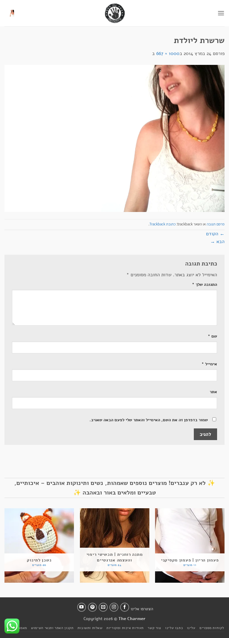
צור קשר (154, 627)
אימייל (209, 364)
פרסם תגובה (216, 224)
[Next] (4, 548)
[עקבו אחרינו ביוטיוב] (81, 607)
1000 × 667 (168, 53)
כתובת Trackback (162, 224)
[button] (221, 13)
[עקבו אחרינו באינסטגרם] (113, 607)
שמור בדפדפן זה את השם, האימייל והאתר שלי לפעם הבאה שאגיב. (148, 420)
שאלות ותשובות (90, 627)
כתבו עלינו (174, 627)
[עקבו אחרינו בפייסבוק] (124, 607)
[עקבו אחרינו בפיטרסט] (92, 607)
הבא (217, 241)
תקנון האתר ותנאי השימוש (52, 627)
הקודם (215, 234)
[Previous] (224, 548)
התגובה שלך (204, 284)
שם (212, 336)
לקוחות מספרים (211, 627)
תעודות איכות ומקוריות (125, 627)
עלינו (191, 627)
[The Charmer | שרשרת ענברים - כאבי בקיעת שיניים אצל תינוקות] (114, 13)
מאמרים (21, 627)
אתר (213, 392)
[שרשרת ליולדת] (114, 138)
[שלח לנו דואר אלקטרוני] (103, 607)
